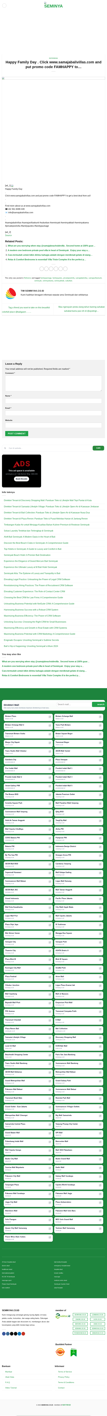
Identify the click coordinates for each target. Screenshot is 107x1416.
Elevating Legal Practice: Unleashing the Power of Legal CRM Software (37, 579)
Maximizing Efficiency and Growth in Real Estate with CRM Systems (35, 628)
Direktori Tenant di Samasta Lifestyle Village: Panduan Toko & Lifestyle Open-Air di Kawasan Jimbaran (51, 506)
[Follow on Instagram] (8, 1334)
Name (8, 396)
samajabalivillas (82, 278)
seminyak (38, 281)
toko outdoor (6, 1287)
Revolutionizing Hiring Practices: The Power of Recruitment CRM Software (38, 585)
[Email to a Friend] (56, 269)
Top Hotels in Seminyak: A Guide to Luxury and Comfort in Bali (32, 549)
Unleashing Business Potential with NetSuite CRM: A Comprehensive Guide (39, 604)
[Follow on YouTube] (23, 1334)
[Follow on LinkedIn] (19, 1334)
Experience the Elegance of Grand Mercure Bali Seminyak (31, 561)
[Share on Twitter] (51, 269)
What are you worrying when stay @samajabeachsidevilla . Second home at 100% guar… (51, 246)
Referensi (53, 58)
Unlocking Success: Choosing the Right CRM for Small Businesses (35, 622)
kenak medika (58, 1273)
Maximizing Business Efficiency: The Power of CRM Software (32, 616)
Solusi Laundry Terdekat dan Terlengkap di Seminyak (28, 531)
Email (8, 408)
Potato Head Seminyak (9, 1284)
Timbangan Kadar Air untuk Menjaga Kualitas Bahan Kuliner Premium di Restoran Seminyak (47, 525)
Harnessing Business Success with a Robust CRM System (31, 610)
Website (8, 420)
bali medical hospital (60, 1262)
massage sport (6, 1280)
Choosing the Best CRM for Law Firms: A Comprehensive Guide (33, 597)
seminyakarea (48, 281)
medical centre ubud (60, 1280)
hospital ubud (58, 1269)
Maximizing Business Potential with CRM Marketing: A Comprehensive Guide (39, 634)
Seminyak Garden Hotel (61, 1284)
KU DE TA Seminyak (8, 1276)
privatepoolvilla (69, 278)
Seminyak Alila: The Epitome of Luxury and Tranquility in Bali (32, 573)
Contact (61, 1388)
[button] (4, 5)
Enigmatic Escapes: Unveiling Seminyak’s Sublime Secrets (31, 640)
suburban (68, 281)
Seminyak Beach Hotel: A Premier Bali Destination (27, 555)
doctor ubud (6, 1265)
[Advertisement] (53, 30)
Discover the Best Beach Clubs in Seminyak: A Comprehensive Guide (36, 543)
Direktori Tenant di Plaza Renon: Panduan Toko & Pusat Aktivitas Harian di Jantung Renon (46, 519)
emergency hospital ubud (62, 1265)
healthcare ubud (7, 1269)
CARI (98, 448)
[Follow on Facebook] (4, 1334)
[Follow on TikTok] (11, 1334)
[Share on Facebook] (46, 269)
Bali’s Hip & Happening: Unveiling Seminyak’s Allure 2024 (31, 646)
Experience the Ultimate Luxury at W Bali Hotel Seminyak (30, 567)
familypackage (46, 278)
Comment (10, 373)
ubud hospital (58, 1287)
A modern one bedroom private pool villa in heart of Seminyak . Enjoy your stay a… (49, 250)
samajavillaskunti (95, 278)
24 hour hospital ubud (9, 1262)
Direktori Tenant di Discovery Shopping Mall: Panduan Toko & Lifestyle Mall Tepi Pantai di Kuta (48, 500)
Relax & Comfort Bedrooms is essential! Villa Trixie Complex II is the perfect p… (47, 259)
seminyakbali (59, 281)
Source (8, 235)
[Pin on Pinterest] (60, 269)
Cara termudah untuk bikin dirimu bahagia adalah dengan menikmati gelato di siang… (50, 255)
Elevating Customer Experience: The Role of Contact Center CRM (34, 591)
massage (57, 1276)
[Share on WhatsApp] (42, 269)
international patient (8, 1273)
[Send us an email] (15, 1334)
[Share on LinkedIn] (65, 269)
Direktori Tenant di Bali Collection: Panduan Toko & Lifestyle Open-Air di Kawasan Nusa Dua (47, 512)
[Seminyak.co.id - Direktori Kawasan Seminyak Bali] (53, 6)
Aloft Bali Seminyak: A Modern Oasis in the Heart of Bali (29, 537)
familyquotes (57, 278)
